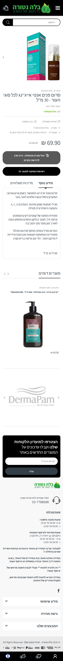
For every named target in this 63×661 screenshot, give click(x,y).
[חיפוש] (7, 22)
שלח (31, 471)
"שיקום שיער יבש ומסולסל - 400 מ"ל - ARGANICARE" (34, 292)
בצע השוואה (27, 121)
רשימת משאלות (49, 121)
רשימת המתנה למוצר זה (32, 171)
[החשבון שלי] (55, 656)
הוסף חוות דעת (53, 106)
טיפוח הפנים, (39, 132)
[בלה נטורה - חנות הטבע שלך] (31, 7)
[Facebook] (58, 591)
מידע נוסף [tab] (46, 183)
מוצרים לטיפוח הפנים (21, 132)
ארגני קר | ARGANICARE (50, 90)
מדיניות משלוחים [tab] (21, 183)
